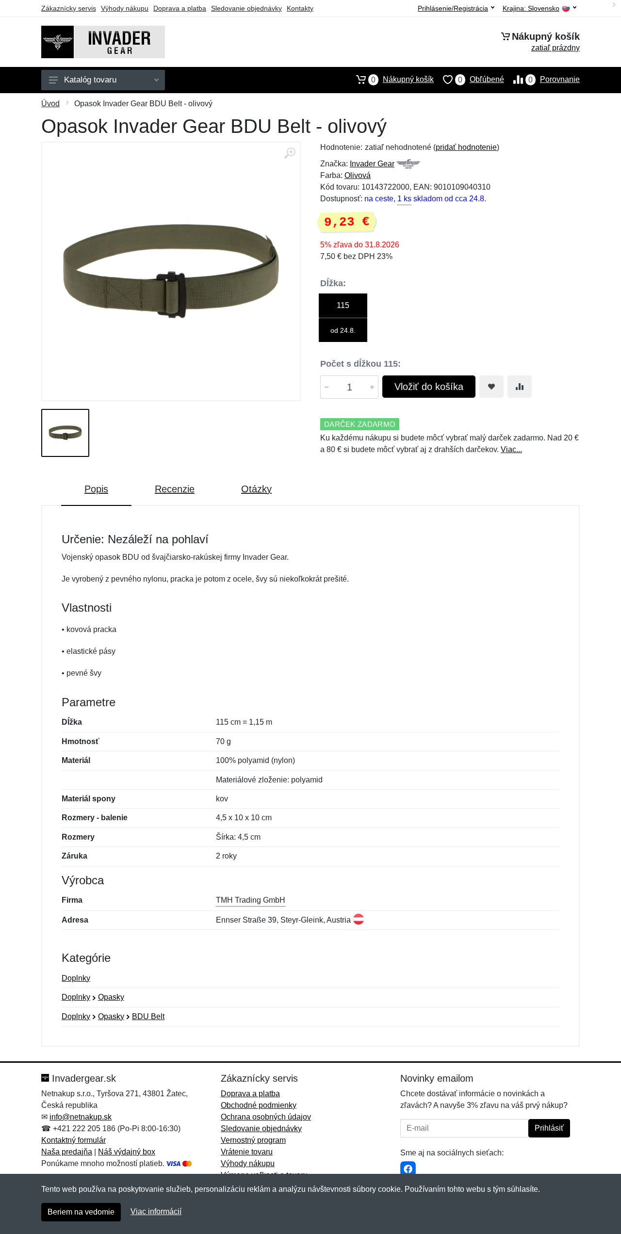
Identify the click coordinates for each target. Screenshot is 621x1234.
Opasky (111, 997)
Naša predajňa (66, 1152)
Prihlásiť (549, 1128)
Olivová (357, 175)
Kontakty (300, 8)
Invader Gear (372, 164)
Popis (96, 489)
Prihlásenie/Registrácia (453, 8)
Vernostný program (253, 1140)
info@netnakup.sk (80, 1117)
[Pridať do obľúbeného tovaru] (491, 386)
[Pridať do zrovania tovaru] (519, 386)
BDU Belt (148, 1016)
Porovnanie (554, 79)
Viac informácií (156, 1211)
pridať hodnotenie (466, 147)
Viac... (511, 449)
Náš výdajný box (126, 1152)
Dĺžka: (333, 283)
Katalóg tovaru (90, 79)
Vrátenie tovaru (247, 1152)
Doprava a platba (179, 8)
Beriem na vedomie (81, 1212)
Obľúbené (481, 79)
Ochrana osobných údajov (266, 1117)
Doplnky (76, 978)
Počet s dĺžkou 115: (360, 364)
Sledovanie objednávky (246, 8)
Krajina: (531, 8)
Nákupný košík (402, 79)
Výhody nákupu (124, 8)
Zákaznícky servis (68, 8)
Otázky (256, 489)
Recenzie (175, 489)
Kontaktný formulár (73, 1140)
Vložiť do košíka (428, 386)
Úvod (50, 103)
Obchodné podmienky (258, 1105)
